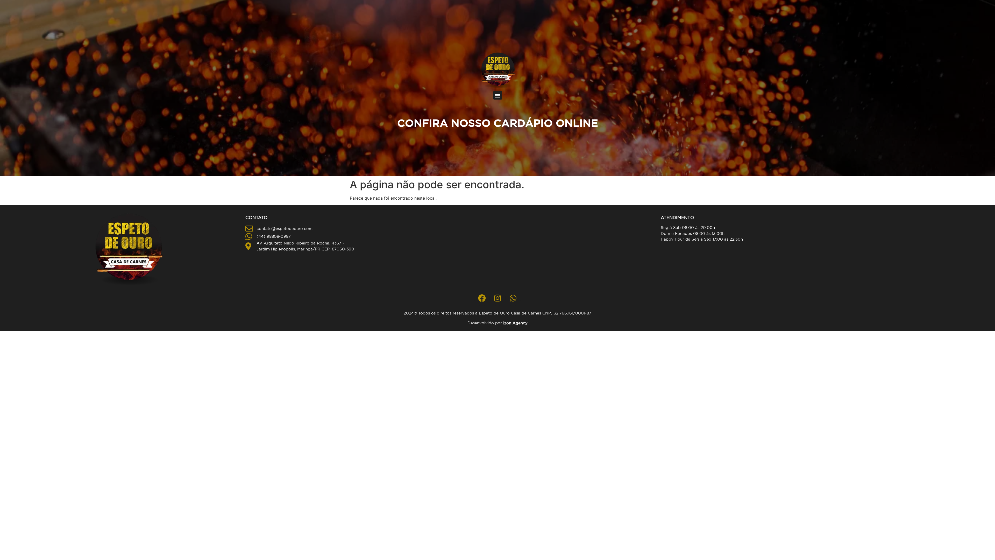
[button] (497, 95)
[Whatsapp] (513, 298)
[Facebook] (482, 298)
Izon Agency (515, 323)
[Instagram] (497, 298)
